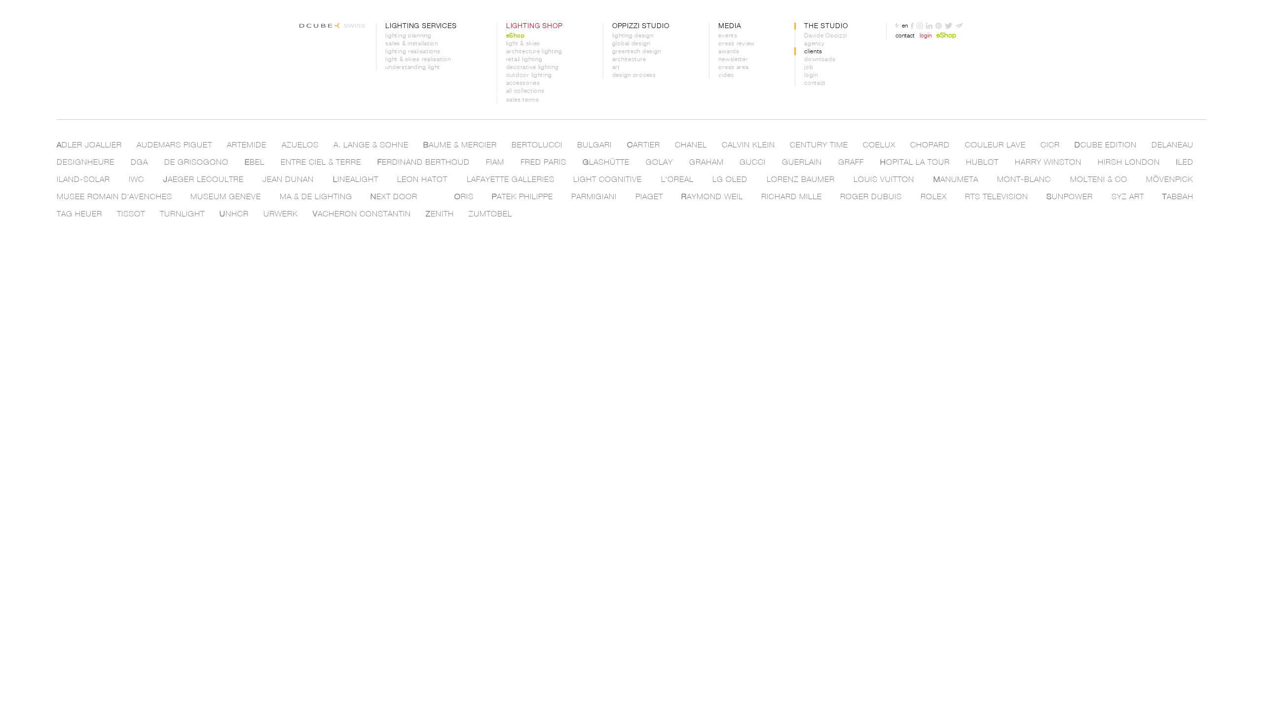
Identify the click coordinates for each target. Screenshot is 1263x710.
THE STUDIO (826, 26)
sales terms (522, 100)
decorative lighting (532, 68)
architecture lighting (534, 52)
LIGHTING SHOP (534, 26)
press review (736, 44)
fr (897, 26)
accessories (523, 83)
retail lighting (524, 60)
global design (631, 44)
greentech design (637, 52)
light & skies (523, 44)
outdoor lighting (529, 75)
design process (634, 75)
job (808, 68)
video (726, 75)
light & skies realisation (417, 60)
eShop (515, 36)
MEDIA (729, 26)
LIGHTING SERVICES (420, 26)
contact (815, 83)
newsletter (733, 60)
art (616, 68)
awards (728, 52)
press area (733, 68)
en (905, 26)
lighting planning (408, 36)
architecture (629, 60)
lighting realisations (412, 52)
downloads (819, 60)
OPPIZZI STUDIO (640, 26)
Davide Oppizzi (825, 36)
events (727, 36)
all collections (525, 91)
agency (814, 44)
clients (813, 52)
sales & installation (411, 44)
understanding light (412, 68)
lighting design (633, 36)
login (811, 75)
